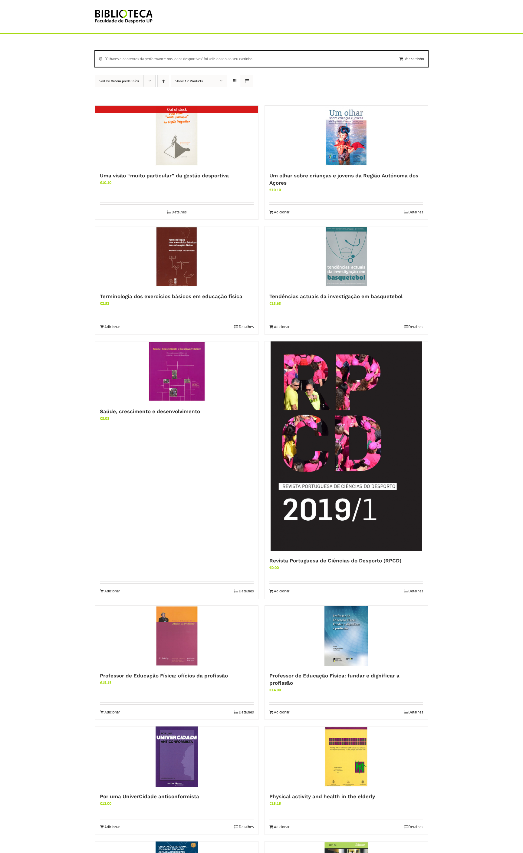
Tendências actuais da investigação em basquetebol (336, 296)
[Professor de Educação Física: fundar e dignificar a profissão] (346, 636)
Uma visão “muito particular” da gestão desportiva (164, 176)
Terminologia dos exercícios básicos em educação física (171, 296)
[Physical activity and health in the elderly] (346, 756)
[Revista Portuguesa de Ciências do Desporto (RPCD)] (346, 446)
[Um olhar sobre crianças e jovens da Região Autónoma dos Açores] (346, 136)
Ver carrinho (414, 58)
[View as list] (247, 81)
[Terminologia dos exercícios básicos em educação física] (176, 256)
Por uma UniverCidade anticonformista (149, 796)
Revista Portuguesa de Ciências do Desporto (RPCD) (335, 561)
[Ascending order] (163, 81)
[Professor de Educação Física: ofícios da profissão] (176, 636)
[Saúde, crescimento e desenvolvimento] (176, 371)
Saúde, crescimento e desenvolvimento (150, 411)
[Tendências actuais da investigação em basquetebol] (346, 256)
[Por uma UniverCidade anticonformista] (176, 756)
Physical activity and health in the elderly (322, 796)
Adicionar (281, 212)
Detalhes (179, 212)
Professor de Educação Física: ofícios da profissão (164, 676)
